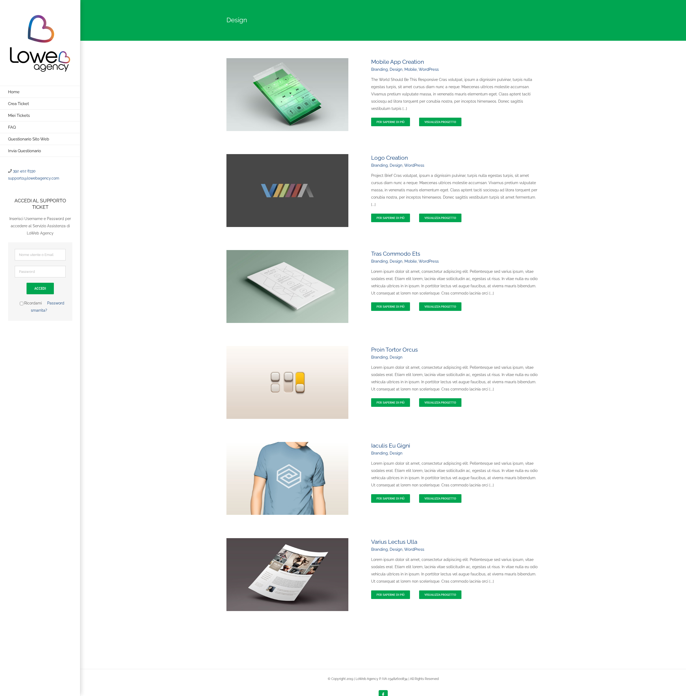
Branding (379, 69)
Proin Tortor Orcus (394, 349)
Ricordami (33, 303)
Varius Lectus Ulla (394, 541)
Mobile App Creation (397, 61)
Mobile (410, 69)
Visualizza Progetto (440, 122)
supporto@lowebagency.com (33, 178)
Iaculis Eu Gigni (390, 445)
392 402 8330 (24, 171)
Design (396, 69)
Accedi (40, 288)
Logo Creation (389, 157)
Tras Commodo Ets (395, 253)
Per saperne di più (390, 122)
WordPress (429, 69)
